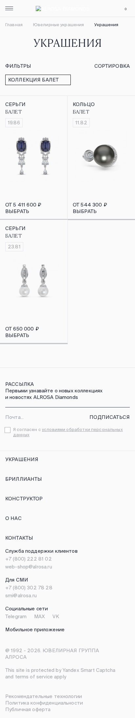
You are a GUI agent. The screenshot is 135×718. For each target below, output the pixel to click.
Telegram (16, 616)
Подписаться (109, 417)
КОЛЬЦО (84, 104)
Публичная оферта (27, 709)
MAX (39, 616)
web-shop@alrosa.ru (28, 566)
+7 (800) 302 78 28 (28, 587)
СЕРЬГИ (15, 104)
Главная (14, 24)
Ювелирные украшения (58, 24)
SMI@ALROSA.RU (21, 595)
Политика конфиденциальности (44, 703)
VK (55, 616)
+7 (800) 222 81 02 (28, 559)
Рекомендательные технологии (43, 696)
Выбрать (17, 211)
